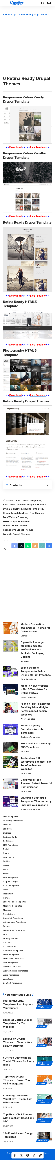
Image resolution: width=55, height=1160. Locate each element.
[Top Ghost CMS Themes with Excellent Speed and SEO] (44, 1117)
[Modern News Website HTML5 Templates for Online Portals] (10, 689)
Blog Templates (10, 817)
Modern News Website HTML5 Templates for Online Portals (34, 689)
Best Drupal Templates (28, 500)
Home (6, 14)
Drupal (14, 14)
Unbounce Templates (13, 950)
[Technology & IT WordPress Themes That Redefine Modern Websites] (10, 762)
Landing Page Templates (14, 902)
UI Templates (9, 946)
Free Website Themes (15, 517)
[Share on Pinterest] (27, 1155)
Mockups (25, 661)
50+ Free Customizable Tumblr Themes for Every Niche (18, 1061)
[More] (49, 551)
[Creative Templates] (17, 3)
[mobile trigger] (5, 3)
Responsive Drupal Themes (18, 530)
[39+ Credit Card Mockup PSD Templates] (10, 747)
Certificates (8, 841)
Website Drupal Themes (16, 534)
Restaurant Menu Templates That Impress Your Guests (18, 1004)
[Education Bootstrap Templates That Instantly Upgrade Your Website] (10, 801)
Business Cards (10, 837)
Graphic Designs (10, 881)
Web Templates (28, 719)
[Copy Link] (40, 1155)
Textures (7, 942)
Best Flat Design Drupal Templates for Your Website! (17, 1023)
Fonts (5, 869)
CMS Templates (10, 845)
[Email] (35, 545)
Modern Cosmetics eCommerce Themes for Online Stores (35, 628)
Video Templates (11, 954)
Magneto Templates (12, 906)
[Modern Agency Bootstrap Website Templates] (10, 729)
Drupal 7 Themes (36, 504)
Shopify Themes (10, 938)
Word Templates (28, 679)
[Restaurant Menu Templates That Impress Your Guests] (44, 1003)
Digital (6, 849)
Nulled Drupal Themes (15, 525)
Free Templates (10, 877)
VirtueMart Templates (13, 959)
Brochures (7, 829)
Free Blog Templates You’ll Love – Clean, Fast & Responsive (17, 1099)
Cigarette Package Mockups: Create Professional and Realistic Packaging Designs (32, 649)
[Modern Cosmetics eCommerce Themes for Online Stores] (10, 628)
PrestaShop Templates (14, 930)
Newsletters (9, 914)
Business (7, 833)
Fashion (6, 861)
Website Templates (12, 967)
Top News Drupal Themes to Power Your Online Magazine (17, 1080)
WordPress (26, 773)
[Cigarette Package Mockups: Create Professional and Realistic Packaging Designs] (10, 646)
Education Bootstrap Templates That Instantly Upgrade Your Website (36, 801)
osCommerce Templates (14, 922)
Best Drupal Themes (14, 504)
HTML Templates (28, 697)
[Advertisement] (27, 45)
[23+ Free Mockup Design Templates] (44, 1136)
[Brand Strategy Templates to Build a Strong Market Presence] (10, 671)
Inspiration (8, 894)
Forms (6, 873)
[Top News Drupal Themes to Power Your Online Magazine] (44, 1079)
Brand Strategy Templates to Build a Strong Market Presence (36, 671)
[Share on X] (21, 1155)
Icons (5, 890)
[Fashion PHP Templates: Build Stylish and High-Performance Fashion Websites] (10, 707)
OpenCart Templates (13, 918)
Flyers (6, 865)
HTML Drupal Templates (16, 521)
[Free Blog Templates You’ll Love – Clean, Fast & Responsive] (44, 1098)
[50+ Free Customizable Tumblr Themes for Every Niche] (44, 1060)
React (5, 934)
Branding (7, 825)
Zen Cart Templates (12, 983)
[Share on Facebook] (14, 1155)
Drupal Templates (33, 508)
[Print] (49, 545)
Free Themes (36, 513)
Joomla (6, 898)
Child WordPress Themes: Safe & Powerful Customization (36, 783)
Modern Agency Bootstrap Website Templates (32, 729)
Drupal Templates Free (15, 513)
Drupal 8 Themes (12, 508)
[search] (42, 3)
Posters (6, 926)
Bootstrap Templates (30, 737)
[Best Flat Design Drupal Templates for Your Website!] (44, 1022)
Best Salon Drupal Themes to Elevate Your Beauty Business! (17, 1042)
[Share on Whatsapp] (34, 1155)
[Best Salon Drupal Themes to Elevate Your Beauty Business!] (44, 1041)
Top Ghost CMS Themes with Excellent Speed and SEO (18, 1118)
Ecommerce (26, 636)
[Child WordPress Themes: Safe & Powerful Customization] (10, 783)
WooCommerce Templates (15, 971)
